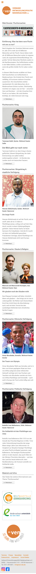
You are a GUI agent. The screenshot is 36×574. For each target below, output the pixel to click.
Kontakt (25, 555)
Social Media (25, 557)
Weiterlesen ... (9, 99)
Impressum (15, 557)
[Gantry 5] (17, 10)
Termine (4, 555)
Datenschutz (5, 557)
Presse (10, 555)
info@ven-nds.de (20, 565)
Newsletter (18, 555)
